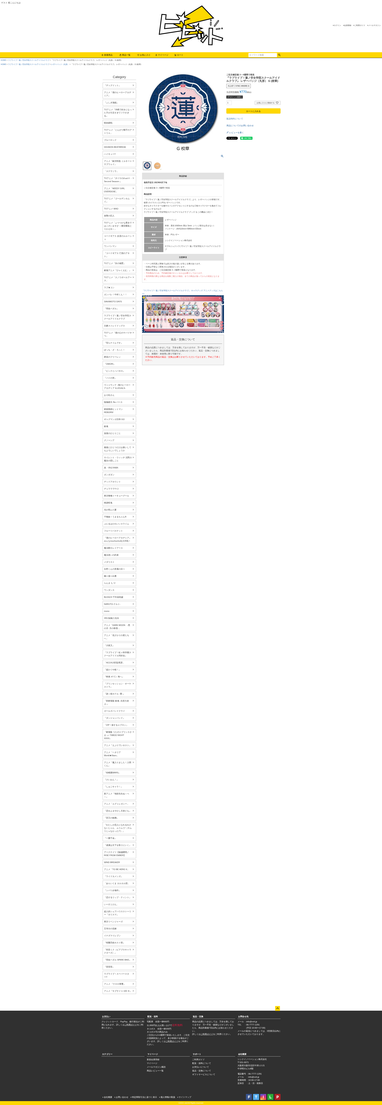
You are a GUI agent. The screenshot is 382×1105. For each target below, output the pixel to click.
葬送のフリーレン (112, 357)
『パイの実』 (110, 378)
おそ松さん (109, 395)
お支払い (106, 1016)
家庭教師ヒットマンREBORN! (113, 410)
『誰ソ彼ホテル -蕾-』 (114, 694)
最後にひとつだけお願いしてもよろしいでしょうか (117, 449)
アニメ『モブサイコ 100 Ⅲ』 (118, 991)
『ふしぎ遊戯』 (111, 102)
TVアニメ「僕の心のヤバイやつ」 (118, 334)
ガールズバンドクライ (114, 711)
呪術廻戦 (108, 123)
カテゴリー (107, 1054)
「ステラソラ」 (111, 171)
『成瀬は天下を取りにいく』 (117, 845)
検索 (279, 55)
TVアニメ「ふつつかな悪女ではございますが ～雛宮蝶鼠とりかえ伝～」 (118, 226)
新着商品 (108, 55)
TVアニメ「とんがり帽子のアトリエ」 (118, 131)
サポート (197, 1054)
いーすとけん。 (111, 904)
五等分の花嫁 (110, 928)
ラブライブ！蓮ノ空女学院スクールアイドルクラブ (28, 60)
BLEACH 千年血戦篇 (113, 597)
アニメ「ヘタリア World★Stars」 (112, 754)
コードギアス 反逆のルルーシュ (118, 237)
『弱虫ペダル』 (111, 308)
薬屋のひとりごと (112, 433)
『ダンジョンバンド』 (114, 718)
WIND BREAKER (112, 862)
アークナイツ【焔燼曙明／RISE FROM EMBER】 (116, 853)
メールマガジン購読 (156, 1067)
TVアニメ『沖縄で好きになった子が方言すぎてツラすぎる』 (118, 112)
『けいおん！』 (111, 779)
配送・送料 (152, 1016)
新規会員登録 (153, 1059)
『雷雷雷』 (109, 967)
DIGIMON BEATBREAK (115, 147)
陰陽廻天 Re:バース (113, 402)
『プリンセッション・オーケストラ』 (117, 685)
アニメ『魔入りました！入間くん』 (117, 764)
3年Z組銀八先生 (111, 618)
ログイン (337, 25)
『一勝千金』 (110, 838)
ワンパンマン (110, 246)
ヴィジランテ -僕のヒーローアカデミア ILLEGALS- (117, 386)
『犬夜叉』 (109, 645)
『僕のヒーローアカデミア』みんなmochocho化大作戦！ (117, 539)
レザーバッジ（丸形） (60, 64)
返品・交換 (198, 1016)
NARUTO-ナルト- (112, 604)
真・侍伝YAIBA (111, 467)
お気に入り (145, 55)
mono (106, 611)
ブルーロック (110, 140)
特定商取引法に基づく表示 (144, 1097)
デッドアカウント (112, 481)
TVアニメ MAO (111, 208)
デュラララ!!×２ (111, 488)
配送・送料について (201, 1063)
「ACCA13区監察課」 (114, 662)
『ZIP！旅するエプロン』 (116, 725)
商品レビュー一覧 (155, 1070)
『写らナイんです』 (113, 343)
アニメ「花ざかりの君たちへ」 (116, 637)
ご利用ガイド (359, 25)
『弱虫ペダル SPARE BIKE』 (117, 960)
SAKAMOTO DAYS (113, 301)
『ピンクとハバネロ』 (114, 371)
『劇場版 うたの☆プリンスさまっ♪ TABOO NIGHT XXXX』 (118, 735)
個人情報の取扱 (168, 1097)
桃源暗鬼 (108, 503)
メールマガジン (374, 25)
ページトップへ (277, 1008)
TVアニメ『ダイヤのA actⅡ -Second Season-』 (117, 180)
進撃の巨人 (109, 215)
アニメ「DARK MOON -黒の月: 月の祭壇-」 (117, 626)
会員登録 (347, 25)
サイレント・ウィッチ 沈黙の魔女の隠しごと (118, 459)
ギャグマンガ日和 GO (114, 419)
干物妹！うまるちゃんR (115, 517)
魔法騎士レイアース (113, 548)
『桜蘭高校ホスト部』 (114, 942)
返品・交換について (201, 1070)
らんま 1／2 (109, 583)
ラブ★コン (109, 287)
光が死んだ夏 (110, 510)
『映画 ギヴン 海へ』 (114, 676)
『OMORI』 (109, 364)
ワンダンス (109, 590)
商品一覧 (126, 55)
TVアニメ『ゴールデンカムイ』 (117, 200)
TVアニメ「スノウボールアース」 (118, 279)
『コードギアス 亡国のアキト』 (117, 254)
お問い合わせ (122, 1097)
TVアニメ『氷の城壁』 (114, 263)
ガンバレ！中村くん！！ (115, 294)
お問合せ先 (243, 1016)
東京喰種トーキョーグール (116, 496)
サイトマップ (185, 1097)
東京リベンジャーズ (113, 921)
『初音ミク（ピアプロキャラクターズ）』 (117, 951)
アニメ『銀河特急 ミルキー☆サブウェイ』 (118, 162)
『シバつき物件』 (112, 890)
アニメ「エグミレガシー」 (116, 804)
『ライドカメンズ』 (113, 876)
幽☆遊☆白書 (110, 576)
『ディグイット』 (112, 85)
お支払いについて (200, 1067)
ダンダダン (109, 474)
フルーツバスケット (113, 531)
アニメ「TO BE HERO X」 (116, 869)
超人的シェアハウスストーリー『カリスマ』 (117, 913)
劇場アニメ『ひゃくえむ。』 (117, 270)
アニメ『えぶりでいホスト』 (117, 745)
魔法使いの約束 (111, 555)
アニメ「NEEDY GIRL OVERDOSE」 (114, 190)
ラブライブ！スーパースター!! (116, 975)
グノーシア (109, 440)
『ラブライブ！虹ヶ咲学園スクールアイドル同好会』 (117, 654)
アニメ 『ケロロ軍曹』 (114, 984)
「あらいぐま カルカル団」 (117, 883)
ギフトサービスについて (203, 1074)
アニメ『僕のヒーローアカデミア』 (117, 94)
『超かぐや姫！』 (112, 669)
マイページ (163, 55)
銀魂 (106, 426)
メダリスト (109, 562)
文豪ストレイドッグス (114, 325)
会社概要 (242, 1054)
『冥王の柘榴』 (111, 818)
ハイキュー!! (110, 154)
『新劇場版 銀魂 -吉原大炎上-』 (116, 702)
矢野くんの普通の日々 (114, 569)
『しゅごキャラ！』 (113, 786)
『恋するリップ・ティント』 (117, 897)
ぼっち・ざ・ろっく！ (114, 350)
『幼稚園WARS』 (112, 772)
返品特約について (234, 118)
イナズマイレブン (112, 935)
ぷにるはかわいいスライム (116, 524)
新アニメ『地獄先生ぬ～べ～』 (116, 795)
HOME (3, 60)
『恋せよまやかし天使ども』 (117, 811)
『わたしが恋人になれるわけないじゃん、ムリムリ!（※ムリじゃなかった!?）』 (118, 828)
